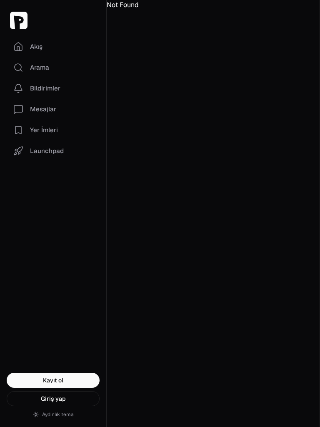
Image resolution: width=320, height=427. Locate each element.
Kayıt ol (53, 380)
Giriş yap (53, 398)
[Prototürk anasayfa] (53, 20)
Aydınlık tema (58, 414)
